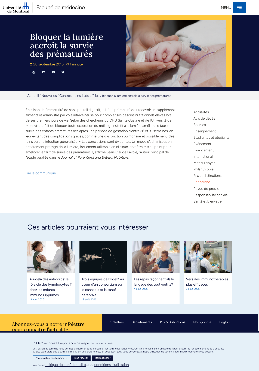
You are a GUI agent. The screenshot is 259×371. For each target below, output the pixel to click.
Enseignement (204, 131)
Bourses (199, 125)
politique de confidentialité (65, 365)
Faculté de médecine (60, 7)
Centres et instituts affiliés (79, 95)
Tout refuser (81, 357)
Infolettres (116, 322)
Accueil (33, 95)
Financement (203, 150)
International (203, 156)
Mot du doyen (204, 163)
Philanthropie (203, 169)
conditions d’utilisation (111, 365)
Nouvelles (49, 95)
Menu (226, 7)
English (224, 322)
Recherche (201, 182)
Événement (202, 144)
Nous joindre (202, 322)
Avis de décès (204, 118)
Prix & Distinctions (172, 322)
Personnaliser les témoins (51, 358)
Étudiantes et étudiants (211, 137)
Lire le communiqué (41, 173)
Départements (142, 322)
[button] (34, 72)
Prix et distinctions (207, 175)
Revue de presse (206, 188)
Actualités (201, 112)
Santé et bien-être (207, 201)
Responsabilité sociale (210, 195)
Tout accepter (103, 357)
